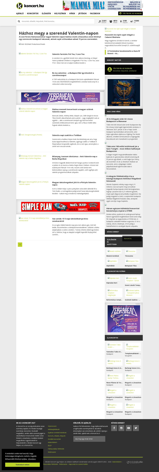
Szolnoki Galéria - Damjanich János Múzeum (133, 300)
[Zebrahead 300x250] (124, 332)
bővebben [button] (32, 459)
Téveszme (129, 256)
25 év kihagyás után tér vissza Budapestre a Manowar (119, 120)
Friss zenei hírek (113, 112)
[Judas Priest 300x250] (124, 105)
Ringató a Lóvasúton (133, 383)
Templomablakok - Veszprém (133, 353)
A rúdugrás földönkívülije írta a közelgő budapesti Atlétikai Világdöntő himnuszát (123, 178)
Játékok (82, 13)
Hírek (72, 13)
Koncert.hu (128, 238)
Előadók (46, 13)
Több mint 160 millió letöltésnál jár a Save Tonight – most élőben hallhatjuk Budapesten (123, 148)
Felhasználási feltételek (56, 449)
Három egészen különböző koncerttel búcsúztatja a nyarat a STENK (122, 209)
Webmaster (52, 452)
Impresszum (52, 426)
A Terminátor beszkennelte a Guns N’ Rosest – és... (124, 52)
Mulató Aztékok (112, 256)
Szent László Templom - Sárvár (133, 285)
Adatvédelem (52, 442)
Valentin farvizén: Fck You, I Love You (68, 54)
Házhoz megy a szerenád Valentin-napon (58, 33)
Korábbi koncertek (54, 439)
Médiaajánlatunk (53, 429)
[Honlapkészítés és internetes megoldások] (135, 463)
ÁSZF (50, 446)
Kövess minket (113, 232)
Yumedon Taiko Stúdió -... (114, 352)
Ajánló (20, 13)
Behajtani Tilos (131, 266)
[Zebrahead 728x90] (60, 102)
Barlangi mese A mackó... (114, 368)
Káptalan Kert (111, 283)
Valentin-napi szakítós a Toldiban (66, 135)
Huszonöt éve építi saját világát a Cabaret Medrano (119, 36)
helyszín (62, 436)
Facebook (95, 13)
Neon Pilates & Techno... (114, 383)
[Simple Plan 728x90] (60, 211)
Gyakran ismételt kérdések (57, 433)
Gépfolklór (110, 266)
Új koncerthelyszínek (116, 271)
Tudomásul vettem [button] (22, 465)
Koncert (50, 436)
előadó (56, 436)
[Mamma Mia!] (102, 10)
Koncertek (33, 13)
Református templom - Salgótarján (114, 300)
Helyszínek (60, 13)
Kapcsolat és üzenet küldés (78, 464)
